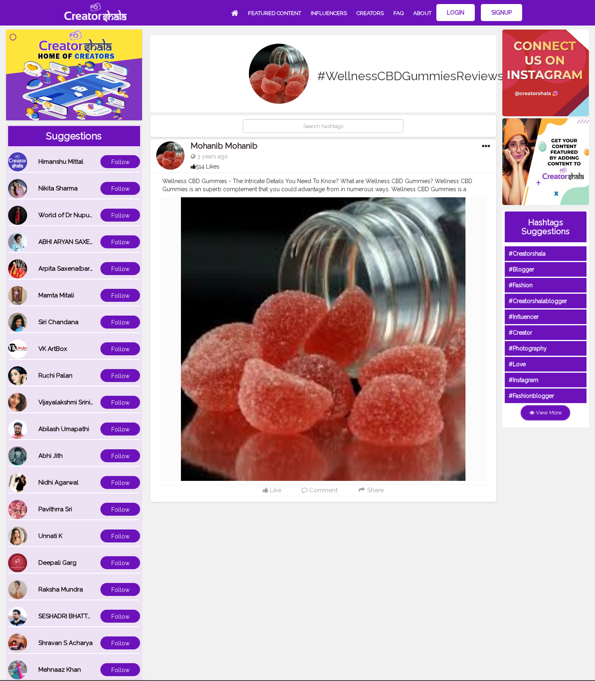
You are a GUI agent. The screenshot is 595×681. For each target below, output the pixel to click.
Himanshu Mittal (60, 161)
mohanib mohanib (224, 146)
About (422, 13)
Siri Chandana (58, 322)
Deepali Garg (57, 562)
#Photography (528, 348)
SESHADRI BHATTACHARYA (76, 616)
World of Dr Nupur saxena (76, 215)
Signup (501, 12)
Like (274, 490)
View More (548, 413)
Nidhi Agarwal (58, 482)
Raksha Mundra (60, 589)
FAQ (398, 13)
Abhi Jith (50, 455)
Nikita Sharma (58, 188)
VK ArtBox (52, 348)
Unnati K (50, 536)
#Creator (520, 332)
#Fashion (521, 285)
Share (375, 490)
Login (455, 12)
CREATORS (370, 13)
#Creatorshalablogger (538, 301)
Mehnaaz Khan (59, 669)
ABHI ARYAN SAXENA (68, 242)
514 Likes (207, 166)
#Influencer (524, 317)
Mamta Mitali (56, 295)
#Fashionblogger (531, 396)
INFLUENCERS (329, 13)
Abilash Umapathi (63, 429)
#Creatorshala (527, 253)
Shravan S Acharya (65, 643)
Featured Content (274, 13)
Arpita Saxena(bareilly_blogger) (84, 268)
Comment (323, 490)
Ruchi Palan (55, 375)
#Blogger (521, 269)
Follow (120, 162)
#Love (517, 364)
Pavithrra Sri (55, 509)
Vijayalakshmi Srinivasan (72, 402)
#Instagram (523, 380)
